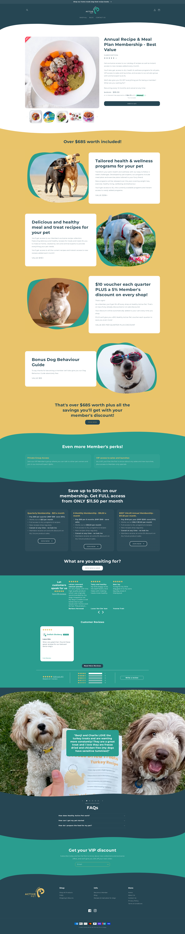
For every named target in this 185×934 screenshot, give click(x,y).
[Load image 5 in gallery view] (88, 117)
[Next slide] (147, 647)
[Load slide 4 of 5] (95, 800)
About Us (131, 895)
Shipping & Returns (66, 898)
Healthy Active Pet (88, 927)
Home (130, 892)
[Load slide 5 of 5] (98, 800)
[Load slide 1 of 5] (86, 800)
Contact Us (132, 898)
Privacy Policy (133, 901)
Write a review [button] (132, 678)
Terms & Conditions (135, 903)
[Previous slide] (37, 647)
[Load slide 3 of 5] (92, 800)
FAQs (61, 895)
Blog (95, 895)
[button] (27, 10)
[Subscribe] (108, 864)
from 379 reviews (59, 594)
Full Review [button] (47, 658)
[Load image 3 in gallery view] (62, 117)
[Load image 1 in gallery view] (36, 117)
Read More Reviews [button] (92, 666)
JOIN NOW (92, 422)
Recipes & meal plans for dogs (105, 898)
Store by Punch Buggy (100, 927)
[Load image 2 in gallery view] (49, 117)
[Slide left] (27, 117)
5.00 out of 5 (58, 677)
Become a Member (101, 892)
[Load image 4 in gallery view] (75, 117)
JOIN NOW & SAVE (92, 568)
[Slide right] (97, 117)
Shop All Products (66, 892)
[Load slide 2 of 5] (89, 800)
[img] (59, 591)
